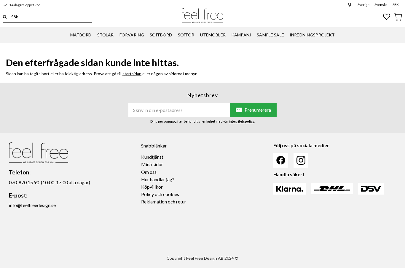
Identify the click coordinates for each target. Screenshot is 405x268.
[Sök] (5, 16)
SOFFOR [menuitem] (186, 34)
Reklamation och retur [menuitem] (163, 201)
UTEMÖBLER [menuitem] (213, 34)
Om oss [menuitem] (149, 172)
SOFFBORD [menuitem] (161, 34)
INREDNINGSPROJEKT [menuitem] (312, 34)
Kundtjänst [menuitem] (152, 157)
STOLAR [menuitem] (105, 34)
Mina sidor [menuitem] (152, 164)
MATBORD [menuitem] (81, 34)
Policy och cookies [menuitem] (160, 194)
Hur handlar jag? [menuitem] (157, 179)
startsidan (131, 73)
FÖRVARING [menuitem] (131, 34)
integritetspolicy (241, 121)
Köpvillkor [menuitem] (152, 187)
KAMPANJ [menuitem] (241, 34)
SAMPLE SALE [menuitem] (270, 34)
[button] (387, 17)
